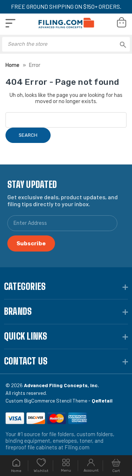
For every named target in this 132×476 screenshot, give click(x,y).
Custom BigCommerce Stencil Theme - (59, 400)
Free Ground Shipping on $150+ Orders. (66, 6)
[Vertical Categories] (10, 23)
